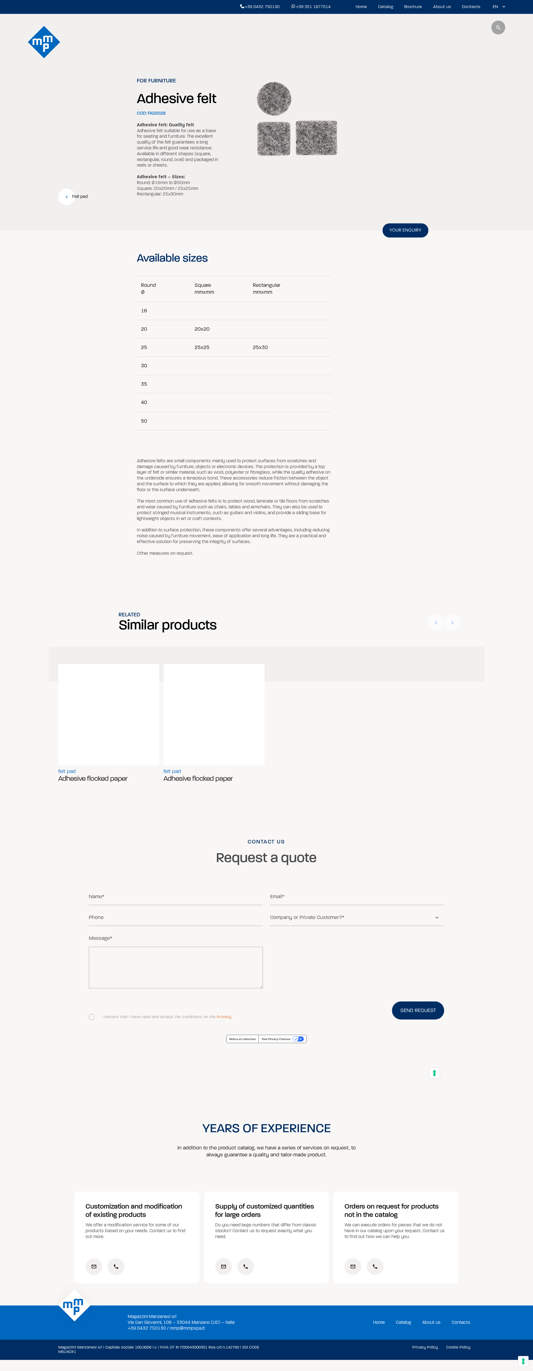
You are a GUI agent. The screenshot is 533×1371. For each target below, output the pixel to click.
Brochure (413, 6)
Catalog (385, 6)
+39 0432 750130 (262, 6)
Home (361, 6)
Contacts (471, 6)
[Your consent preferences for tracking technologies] (523, 1361)
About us (442, 6)
